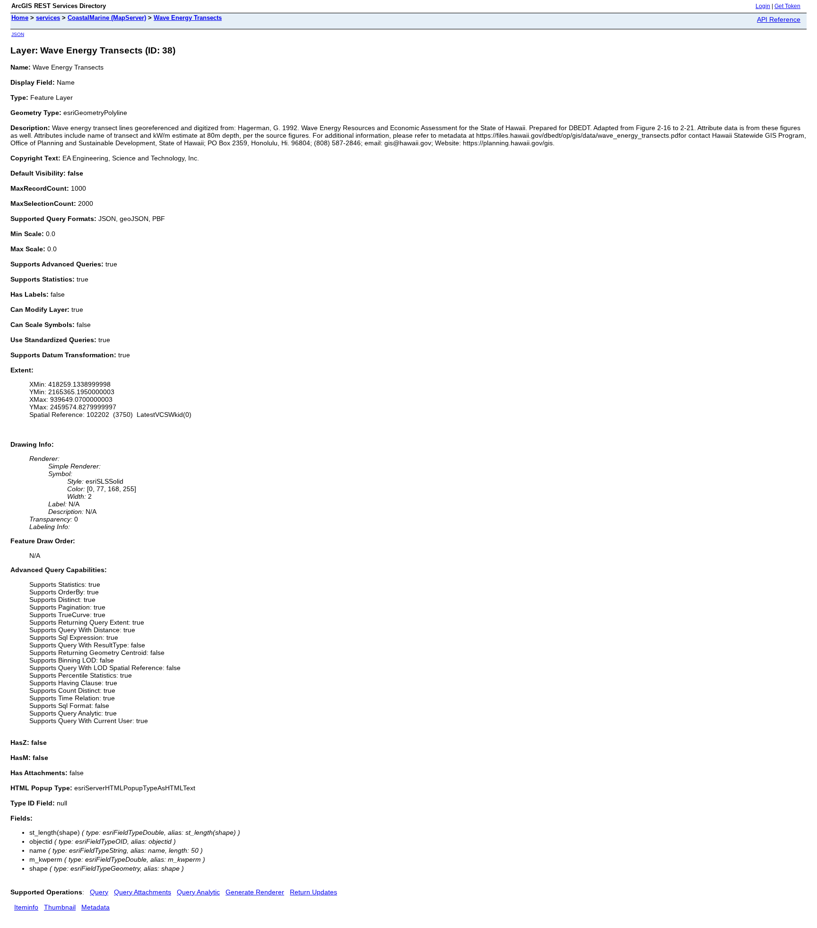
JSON (17, 34)
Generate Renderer (255, 892)
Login (763, 6)
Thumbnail (60, 907)
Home (19, 17)
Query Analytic (198, 892)
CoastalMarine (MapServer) (107, 17)
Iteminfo (26, 907)
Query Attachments (142, 892)
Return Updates (313, 892)
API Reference (778, 19)
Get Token (787, 6)
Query (99, 892)
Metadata (95, 907)
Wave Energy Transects (188, 17)
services (48, 17)
